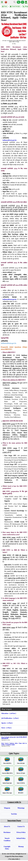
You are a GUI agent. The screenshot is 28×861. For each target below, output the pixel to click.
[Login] (26, 2)
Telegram (7, 808)
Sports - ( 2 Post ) (7, 723)
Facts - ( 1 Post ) (6, 728)
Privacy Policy (21, 832)
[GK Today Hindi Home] (6, 2)
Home (5, 6)
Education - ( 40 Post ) (8, 713)
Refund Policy (21, 838)
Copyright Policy (7, 848)
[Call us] (18, 2)
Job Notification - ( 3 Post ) (10, 718)
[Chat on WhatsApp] (22, 2)
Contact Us (21, 826)
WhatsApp (21, 808)
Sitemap (21, 846)
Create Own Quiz (16, 6)
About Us (7, 826)
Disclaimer (7, 832)
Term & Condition (7, 839)
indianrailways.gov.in (9, 140)
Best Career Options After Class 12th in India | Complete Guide (14, 744)
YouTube (14, 814)
